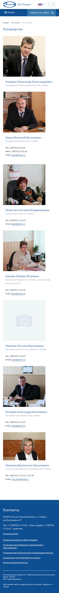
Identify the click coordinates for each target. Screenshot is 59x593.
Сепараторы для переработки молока (21, 557)
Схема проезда (10, 533)
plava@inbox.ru (18, 155)
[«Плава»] (9, 5)
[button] (51, 4)
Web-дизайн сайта (11, 584)
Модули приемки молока (15, 562)
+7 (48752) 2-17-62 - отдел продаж (25, 525)
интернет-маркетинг (43, 584)
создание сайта (26, 584)
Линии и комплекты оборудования (20, 540)
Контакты (11, 509)
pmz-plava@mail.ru (20, 479)
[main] (29, 258)
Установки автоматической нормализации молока (28, 552)
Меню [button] (11, 12)
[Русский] (40, 4)
